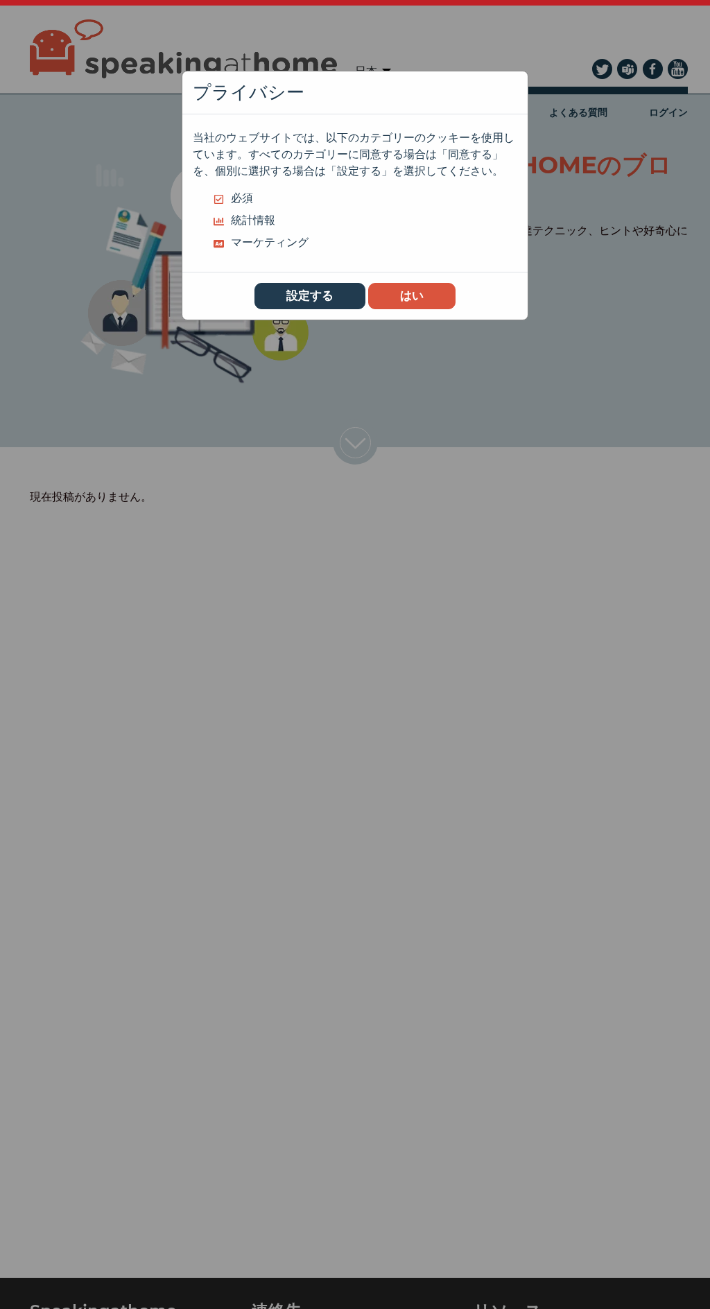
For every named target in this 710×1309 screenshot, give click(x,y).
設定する (310, 295)
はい (412, 295)
